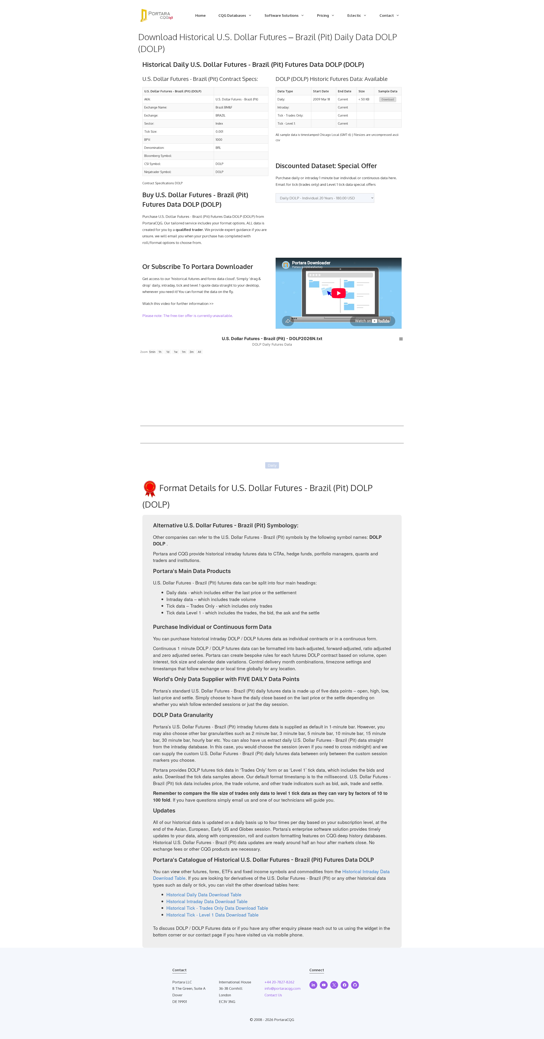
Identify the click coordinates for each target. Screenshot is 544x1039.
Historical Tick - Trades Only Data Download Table (217, 908)
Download (388, 99)
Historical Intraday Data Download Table (207, 901)
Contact (387, 15)
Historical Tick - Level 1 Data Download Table (212, 914)
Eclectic (354, 15)
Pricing (323, 15)
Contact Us (273, 995)
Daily (272, 465)
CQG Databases (232, 15)
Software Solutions (282, 15)
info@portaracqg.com (282, 988)
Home (200, 15)
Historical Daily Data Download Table (203, 894)
